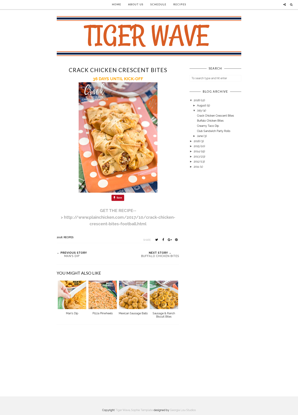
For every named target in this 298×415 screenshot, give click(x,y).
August (202, 105)
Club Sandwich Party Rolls (213, 131)
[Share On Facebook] (163, 240)
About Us (135, 4)
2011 (197, 166)
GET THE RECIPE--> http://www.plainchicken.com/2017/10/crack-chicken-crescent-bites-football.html (118, 217)
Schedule (158, 4)
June (200, 136)
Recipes (179, 4)
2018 (59, 237)
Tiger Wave (122, 410)
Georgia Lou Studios (183, 410)
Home (116, 4)
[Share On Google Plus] (169, 240)
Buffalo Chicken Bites (210, 120)
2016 (197, 141)
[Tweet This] (156, 240)
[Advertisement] (118, 362)
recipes (68, 237)
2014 (197, 151)
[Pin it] (176, 240)
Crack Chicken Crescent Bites (215, 115)
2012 (197, 161)
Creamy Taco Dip (208, 125)
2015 (197, 146)
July (200, 110)
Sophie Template (142, 410)
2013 (197, 156)
